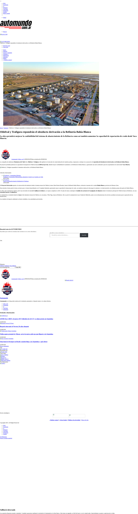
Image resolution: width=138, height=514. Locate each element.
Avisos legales (63, 420)
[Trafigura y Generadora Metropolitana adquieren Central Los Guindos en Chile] (12, 175)
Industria (5, 57)
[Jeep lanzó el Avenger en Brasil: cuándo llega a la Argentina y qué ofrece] (6, 338)
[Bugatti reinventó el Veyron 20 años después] (7, 323)
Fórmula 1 (5, 54)
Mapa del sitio (84, 420)
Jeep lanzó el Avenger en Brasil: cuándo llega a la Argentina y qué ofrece (23, 341)
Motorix (5, 51)
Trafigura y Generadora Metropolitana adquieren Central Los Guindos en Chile (23, 177)
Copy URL (18, 267)
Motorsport (6, 55)
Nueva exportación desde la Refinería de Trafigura (16, 181)
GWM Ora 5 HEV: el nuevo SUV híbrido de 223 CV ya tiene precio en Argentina (26, 319)
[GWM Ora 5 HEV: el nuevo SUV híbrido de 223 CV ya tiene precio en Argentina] (4, 315)
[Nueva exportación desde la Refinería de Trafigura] (6, 179)
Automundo (14, 159)
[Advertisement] (69, 144)
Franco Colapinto (7, 52)
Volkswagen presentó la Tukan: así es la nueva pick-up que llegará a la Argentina (26, 334)
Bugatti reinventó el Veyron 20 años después (14, 326)
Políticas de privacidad (74, 420)
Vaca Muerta (13, 265)
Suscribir (84, 235)
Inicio (4, 50)
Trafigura (7, 265)
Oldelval (2, 265)
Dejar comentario (4, 346)
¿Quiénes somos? (7, 60)
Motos (4, 58)
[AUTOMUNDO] (16, 29)
